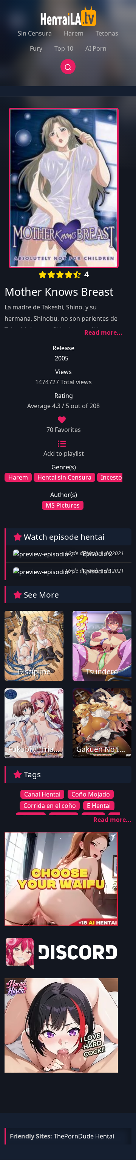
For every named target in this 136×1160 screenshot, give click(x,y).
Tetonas (107, 33)
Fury (36, 48)
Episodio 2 (96, 554)
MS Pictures (63, 505)
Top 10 (63, 48)
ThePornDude (74, 1136)
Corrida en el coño (49, 805)
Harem (73, 33)
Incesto (111, 477)
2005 (61, 358)
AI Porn (96, 48)
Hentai (104, 1136)
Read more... (103, 332)
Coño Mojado (90, 794)
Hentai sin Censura (64, 477)
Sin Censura (35, 33)
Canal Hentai (42, 794)
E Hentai (99, 805)
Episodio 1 (96, 571)
